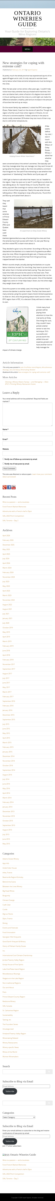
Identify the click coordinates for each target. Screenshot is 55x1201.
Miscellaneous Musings (11, 974)
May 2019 (6, 632)
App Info (6, 863)
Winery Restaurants (10, 1043)
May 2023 (6, 586)
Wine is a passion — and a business (16, 502)
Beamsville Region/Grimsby (13, 877)
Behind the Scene (9, 882)
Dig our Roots (8, 914)
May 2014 (6, 788)
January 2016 (7, 710)
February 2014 (8, 802)
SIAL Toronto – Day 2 (10, 520)
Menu (27, 49)
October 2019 (8, 627)
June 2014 (6, 784)
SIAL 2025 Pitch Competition (13, 516)
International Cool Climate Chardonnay (17, 955)
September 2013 (9, 825)
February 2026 (8, 540)
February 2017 (8, 696)
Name (5, 429)
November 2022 (9, 600)
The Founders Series (10, 1024)
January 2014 (7, 807)
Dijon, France (7, 918)
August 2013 (7, 830)
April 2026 (6, 535)
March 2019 (7, 641)
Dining (5, 923)
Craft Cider (7, 905)
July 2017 (6, 678)
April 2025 (6, 554)
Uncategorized (8, 1029)
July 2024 (6, 558)
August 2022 (7, 604)
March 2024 (7, 568)
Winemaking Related (27, 370)
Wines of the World (10, 1052)
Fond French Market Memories (14, 506)
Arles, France (7, 872)
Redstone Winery (9, 1001)
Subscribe (10, 1091)
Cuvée (5, 909)
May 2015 (6, 733)
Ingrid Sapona (32, 70)
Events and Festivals (10, 928)
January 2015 (7, 752)
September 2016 (9, 701)
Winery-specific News (11, 1047)
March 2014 (7, 798)
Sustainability (8, 1015)
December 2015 (8, 715)
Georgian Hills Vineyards (12, 937)
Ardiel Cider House (10, 868)
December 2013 (8, 811)
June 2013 (6, 839)
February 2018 (8, 660)
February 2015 (8, 747)
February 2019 (8, 646)
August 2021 (7, 609)
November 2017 (9, 664)
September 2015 (9, 719)
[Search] (49, 1071)
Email (5, 439)
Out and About (14, 370)
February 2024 (8, 572)
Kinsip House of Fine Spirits (13, 964)
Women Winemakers (10, 1056)
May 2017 (6, 687)
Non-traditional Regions (12, 983)
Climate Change (8, 900)
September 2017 (9, 669)
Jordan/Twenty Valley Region (13, 960)
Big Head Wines (8, 891)
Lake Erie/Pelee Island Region (30, 367)
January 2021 (7, 618)
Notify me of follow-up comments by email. (21, 459)
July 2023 (6, 581)
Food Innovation (9, 932)
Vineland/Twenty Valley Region (14, 1033)
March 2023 (7, 595)
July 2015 (6, 724)
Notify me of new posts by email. (17, 464)
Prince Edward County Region (14, 997)
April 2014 (6, 793)
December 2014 (8, 756)
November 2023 (9, 577)
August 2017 (7, 673)
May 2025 (6, 549)
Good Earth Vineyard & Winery (14, 941)
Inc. (4, 951)
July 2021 (6, 614)
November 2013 (9, 816)
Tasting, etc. (7, 1020)
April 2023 (6, 591)
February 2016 (8, 705)
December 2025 (8, 545)
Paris (4, 992)
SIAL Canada (7, 1006)
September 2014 (9, 770)
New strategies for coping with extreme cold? (34, 372)
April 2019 (6, 637)
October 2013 (8, 821)
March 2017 (7, 692)
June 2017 (6, 683)
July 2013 (6, 834)
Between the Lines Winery (12, 886)
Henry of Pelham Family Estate (14, 946)
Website (6, 449)
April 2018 (6, 655)
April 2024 (6, 563)
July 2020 (6, 623)
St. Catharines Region (11, 1010)
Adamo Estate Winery (11, 859)
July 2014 (6, 779)
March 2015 (7, 742)
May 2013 (6, 844)
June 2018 (6, 650)
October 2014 (8, 765)
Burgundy (6, 895)
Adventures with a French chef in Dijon (17, 511)
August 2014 (7, 775)
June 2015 (6, 728)
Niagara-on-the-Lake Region (13, 978)
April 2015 (6, 738)
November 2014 (9, 761)
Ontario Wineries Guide (27, 18)
